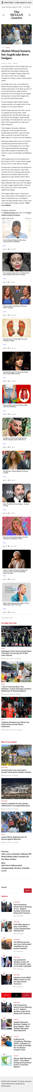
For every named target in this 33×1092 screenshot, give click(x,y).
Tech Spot (16, 1019)
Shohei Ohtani (8, 618)
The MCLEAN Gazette (16, 14)
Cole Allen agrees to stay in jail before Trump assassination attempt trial (22, 927)
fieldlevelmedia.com (11, 213)
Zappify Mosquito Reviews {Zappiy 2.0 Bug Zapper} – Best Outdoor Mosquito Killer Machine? (22, 1026)
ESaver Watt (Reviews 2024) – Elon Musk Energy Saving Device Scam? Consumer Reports (23, 1062)
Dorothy (15, 63)
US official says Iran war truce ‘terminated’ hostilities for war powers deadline (23, 945)
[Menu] (3, 15)
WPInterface (5, 1086)
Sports (8, 47)
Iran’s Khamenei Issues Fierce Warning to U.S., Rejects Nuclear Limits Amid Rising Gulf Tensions (23, 909)
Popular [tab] (6, 995)
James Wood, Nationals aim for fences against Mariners (14, 838)
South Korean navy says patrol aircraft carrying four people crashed (16, 771)
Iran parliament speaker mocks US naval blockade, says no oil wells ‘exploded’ (23, 963)
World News (4, 767)
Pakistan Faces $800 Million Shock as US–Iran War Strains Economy (22, 980)
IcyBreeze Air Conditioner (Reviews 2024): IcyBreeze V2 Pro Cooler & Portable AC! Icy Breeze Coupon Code (22, 1044)
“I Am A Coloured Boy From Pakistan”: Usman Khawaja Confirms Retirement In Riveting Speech (16, 689)
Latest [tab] (26, 995)
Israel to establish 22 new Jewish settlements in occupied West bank (15, 805)
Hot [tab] (16, 995)
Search (4, 887)
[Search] (29, 15)
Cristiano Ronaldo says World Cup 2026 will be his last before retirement (15, 724)
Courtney (18, 658)
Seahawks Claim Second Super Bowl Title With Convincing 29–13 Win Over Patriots (16, 653)
